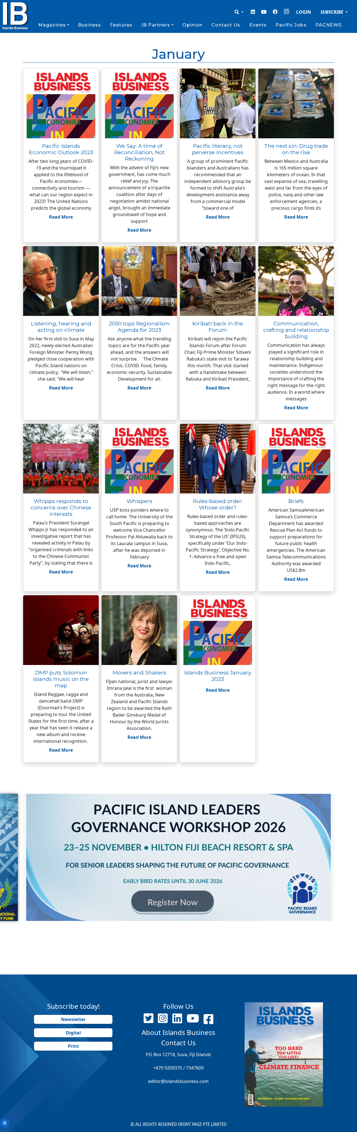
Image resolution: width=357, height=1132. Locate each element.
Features (121, 25)
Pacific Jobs (291, 25)
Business (89, 25)
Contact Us (225, 25)
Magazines (52, 25)
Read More (61, 217)
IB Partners (155, 25)
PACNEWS (328, 25)
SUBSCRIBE (332, 12)
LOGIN (303, 12)
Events (258, 25)
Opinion (192, 25)
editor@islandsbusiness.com (178, 1081)
